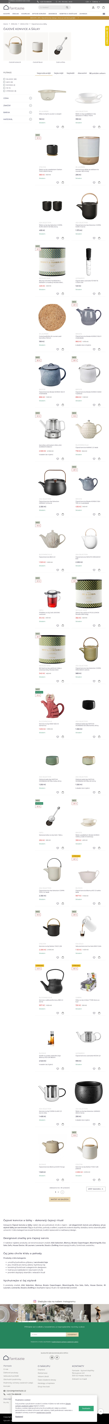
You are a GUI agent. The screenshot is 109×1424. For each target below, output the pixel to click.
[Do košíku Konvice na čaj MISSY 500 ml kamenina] (62, 736)
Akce (9, 82)
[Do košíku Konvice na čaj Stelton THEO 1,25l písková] (99, 1179)
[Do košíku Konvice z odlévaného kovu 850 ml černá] (62, 1013)
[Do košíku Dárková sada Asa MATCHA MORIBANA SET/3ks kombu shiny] (99, 736)
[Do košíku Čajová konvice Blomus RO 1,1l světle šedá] (99, 903)
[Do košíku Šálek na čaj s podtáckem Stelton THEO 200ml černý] (62, 182)
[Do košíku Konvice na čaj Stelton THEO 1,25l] (62, 957)
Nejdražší (70, 73)
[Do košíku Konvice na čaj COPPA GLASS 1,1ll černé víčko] (62, 1124)
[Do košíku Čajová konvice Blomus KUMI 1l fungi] (62, 1179)
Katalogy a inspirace (46, 1383)
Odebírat (72, 1334)
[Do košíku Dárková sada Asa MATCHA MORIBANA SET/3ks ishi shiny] (99, 792)
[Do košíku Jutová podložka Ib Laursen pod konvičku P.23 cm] (62, 349)
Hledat (67, 7)
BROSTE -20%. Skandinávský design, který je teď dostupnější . (53, 18)
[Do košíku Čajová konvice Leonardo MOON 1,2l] (99, 1068)
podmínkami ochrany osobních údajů (65, 1342)
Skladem (11, 79)
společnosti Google (44, 1413)
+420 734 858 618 (14, 1394)
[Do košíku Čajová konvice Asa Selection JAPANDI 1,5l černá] (62, 514)
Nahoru (97, 1189)
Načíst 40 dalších (60, 1199)
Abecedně (82, 73)
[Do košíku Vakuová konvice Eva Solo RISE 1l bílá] (99, 957)
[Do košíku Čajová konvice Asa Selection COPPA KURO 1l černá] (99, 238)
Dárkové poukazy (10, 1373)
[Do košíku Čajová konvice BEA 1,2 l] (62, 570)
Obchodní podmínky (12, 1379)
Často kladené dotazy (47, 1380)
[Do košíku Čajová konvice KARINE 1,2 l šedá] (99, 458)
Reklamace (42, 1373)
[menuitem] (6, 13)
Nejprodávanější (44, 73)
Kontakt (6, 1386)
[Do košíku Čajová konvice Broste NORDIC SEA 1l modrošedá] (99, 349)
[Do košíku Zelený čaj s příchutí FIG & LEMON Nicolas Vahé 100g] (99, 625)
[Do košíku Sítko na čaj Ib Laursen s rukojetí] (62, 126)
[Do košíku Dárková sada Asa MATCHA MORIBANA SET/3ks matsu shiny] (62, 792)
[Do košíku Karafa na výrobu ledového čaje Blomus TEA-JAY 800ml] (62, 1068)
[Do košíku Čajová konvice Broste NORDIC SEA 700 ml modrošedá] (99, 514)
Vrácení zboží (43, 1376)
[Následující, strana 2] (62, 1192)
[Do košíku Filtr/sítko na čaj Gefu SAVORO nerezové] (62, 625)
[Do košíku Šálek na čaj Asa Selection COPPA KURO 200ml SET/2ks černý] (62, 238)
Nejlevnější (58, 73)
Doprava (41, 1370)
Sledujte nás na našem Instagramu (57, 1301)
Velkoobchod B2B (11, 1376)
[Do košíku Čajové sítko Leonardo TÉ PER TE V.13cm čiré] (99, 293)
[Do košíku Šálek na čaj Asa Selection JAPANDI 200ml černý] (99, 1124)
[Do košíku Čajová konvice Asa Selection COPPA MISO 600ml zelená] (99, 681)
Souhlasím (86, 1408)
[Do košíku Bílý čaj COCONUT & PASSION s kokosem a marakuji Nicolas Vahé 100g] (62, 293)
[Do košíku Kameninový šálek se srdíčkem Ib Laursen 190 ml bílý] (99, 182)
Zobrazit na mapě (79, 1379)
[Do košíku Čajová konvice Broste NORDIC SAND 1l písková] (99, 404)
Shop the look (44, 1387)
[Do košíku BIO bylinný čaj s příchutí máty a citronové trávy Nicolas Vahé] (62, 681)
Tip (8, 88)
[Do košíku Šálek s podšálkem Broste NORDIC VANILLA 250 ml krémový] (99, 848)
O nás (5, 1369)
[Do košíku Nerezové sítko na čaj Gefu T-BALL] (62, 848)
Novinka (10, 85)
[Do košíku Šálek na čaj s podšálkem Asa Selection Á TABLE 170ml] (99, 126)
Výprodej (11, 91)
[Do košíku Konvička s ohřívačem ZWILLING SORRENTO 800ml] (62, 458)
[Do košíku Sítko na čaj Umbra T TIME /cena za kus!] (99, 1013)
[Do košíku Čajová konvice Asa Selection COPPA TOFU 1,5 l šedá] (62, 903)
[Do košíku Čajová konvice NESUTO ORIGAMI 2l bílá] (99, 570)
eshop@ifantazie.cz (16, 1391)
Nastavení (19, 1417)
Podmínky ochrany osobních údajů (18, 1383)
